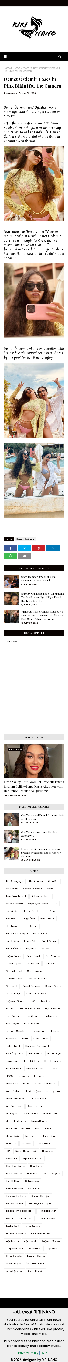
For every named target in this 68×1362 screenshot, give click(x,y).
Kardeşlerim (53, 1091)
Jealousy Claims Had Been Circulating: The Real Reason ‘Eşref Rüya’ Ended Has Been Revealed (42, 597)
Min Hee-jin (32, 1136)
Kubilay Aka (12, 1113)
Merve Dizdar (13, 1136)
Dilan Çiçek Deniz (36, 993)
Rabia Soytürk (52, 1173)
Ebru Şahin (46, 1001)
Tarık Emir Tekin (46, 1218)
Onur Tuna (36, 1166)
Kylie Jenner (31, 1113)
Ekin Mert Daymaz (30, 1008)
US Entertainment (41, 1233)
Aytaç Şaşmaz (14, 903)
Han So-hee (35, 1053)
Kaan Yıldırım (13, 1091)
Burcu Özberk (13, 948)
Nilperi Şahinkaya (32, 1158)
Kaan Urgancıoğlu (45, 1083)
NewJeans (48, 1151)
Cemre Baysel (14, 971)
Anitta (50, 888)
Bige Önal (29, 918)
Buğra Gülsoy (14, 956)
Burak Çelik (30, 941)
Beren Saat (49, 911)
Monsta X (11, 1143)
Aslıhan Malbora (41, 896)
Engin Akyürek (32, 1023)
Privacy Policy (28, 1353)
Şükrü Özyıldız (36, 1271)
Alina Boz (53, 881)
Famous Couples (16, 1031)
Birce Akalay (47, 918)
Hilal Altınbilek (13, 1068)
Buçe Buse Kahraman (38, 948)
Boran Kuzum (30, 926)
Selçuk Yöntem (14, 1188)
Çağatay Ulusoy (50, 1241)
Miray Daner (50, 1136)
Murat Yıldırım (44, 1143)
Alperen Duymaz (32, 888)
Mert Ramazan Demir (18, 1128)
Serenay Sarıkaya (16, 1196)
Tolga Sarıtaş (32, 1226)
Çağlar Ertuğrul (14, 1248)
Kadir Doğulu (33, 1091)
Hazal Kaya (12, 1061)
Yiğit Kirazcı (12, 1241)
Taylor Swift (12, 1226)
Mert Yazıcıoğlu (43, 1128)
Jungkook (23, 1076)
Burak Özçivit (49, 941)
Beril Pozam (12, 918)
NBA (8, 1151)
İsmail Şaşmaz (14, 1271)
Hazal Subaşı (31, 1061)
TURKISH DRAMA (47, 1211)
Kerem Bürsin (39, 1098)
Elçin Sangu (13, 1016)
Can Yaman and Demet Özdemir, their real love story (42, 817)
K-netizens (12, 1083)
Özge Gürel (34, 1248)
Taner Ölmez (25, 1218)
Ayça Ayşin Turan (38, 903)
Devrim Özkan (53, 986)
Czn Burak (12, 986)
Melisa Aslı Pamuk (16, 1121)
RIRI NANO (11, 93)
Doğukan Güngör (16, 1001)
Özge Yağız (52, 1248)
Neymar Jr (12, 1158)
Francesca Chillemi (17, 1038)
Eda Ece (10, 1008)
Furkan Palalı (13, 1046)
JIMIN (54, 1068)
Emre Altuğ (31, 1016)
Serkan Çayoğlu (40, 1196)
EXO (33, 1001)
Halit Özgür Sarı (14, 1053)
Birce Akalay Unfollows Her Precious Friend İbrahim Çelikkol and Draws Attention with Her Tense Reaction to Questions (34, 786)
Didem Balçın (13, 993)
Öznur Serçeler (14, 1256)
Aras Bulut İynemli (16, 896)
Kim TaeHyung (36, 1106)
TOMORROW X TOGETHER (19, 1211)
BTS (55, 903)
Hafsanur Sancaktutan (39, 1046)
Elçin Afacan (52, 1008)
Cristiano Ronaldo (37, 978)
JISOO (9, 1076)
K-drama (39, 1076)
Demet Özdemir (21, 68)
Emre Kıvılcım (49, 1016)
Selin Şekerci (32, 1181)
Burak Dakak (40, 933)
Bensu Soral (31, 911)
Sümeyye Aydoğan (40, 1203)
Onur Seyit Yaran (15, 1166)
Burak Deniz (12, 941)
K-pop (26, 1083)
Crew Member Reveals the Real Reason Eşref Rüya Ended (38, 578)
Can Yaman (53, 956)
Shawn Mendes (15, 1203)
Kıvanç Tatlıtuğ (51, 1113)
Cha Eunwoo (34, 971)
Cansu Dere (32, 963)
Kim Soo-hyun (14, 1106)
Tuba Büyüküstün (16, 1233)
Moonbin (27, 1143)
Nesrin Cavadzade (26, 1151)
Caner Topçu (13, 963)
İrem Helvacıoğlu (35, 1263)
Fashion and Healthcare (45, 1031)
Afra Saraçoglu (15, 881)
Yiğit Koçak (30, 1241)
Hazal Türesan (52, 1061)
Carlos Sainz (52, 963)
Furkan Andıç (41, 1038)
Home (7, 68)
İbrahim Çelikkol (36, 1256)
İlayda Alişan (13, 1263)
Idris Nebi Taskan (36, 1068)
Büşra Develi (33, 956)
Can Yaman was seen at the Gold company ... (39, 833)
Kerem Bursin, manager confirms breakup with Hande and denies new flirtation (41, 852)
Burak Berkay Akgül (17, 933)
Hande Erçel (54, 1053)
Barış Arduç (12, 911)
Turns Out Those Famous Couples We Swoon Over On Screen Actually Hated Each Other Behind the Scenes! (42, 615)
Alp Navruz (12, 888)
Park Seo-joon (14, 1173)
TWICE (9, 1218)
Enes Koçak (12, 1023)
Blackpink (11, 926)
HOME (45, 1353)
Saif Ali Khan (13, 1181)
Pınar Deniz (33, 1173)
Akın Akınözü (36, 881)
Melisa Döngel (39, 1121)
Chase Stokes (14, 978)
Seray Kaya (34, 1188)
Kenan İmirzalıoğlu (16, 1098)
